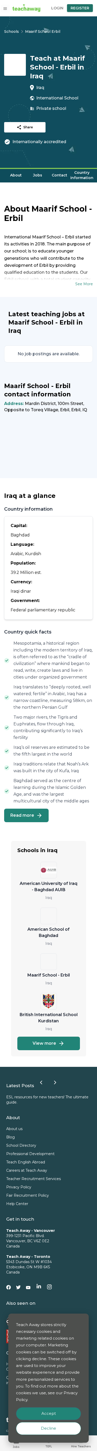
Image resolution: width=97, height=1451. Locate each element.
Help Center (17, 1203)
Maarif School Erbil (42, 31)
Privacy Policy (18, 1187)
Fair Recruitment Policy (27, 1195)
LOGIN (57, 8)
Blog (10, 1137)
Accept (48, 1413)
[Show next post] (55, 1082)
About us (14, 1128)
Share (28, 127)
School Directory (21, 1145)
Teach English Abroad (25, 1162)
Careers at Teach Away (26, 1170)
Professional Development (30, 1153)
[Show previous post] (41, 1082)
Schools (11, 31)
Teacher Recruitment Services (33, 1178)
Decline (48, 1428)
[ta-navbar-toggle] (5, 8)
